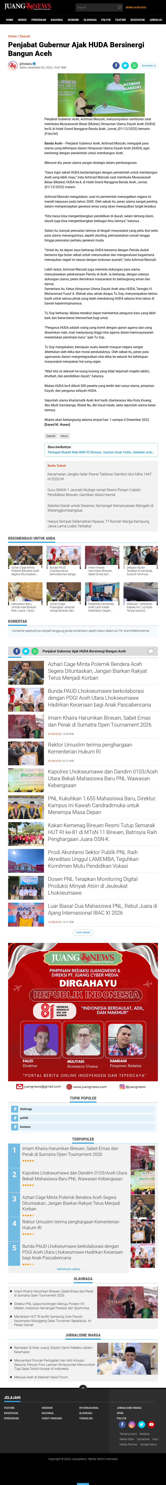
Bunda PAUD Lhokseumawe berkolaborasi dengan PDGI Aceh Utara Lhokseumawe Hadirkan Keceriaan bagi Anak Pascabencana (99, 698)
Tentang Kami (128, 1434)
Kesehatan (138, 19)
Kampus (25, 1126)
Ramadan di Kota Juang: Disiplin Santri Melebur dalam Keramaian (53, 1350)
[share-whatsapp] (134, 65)
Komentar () (149, 65)
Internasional (89, 1407)
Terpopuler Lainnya (68, 1269)
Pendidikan (38, 19)
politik (106, 19)
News (64, 436)
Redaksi (145, 1434)
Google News (148, 1444)
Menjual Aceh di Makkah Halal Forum (41, 1377)
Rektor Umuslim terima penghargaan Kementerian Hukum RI (90, 748)
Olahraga (90, 19)
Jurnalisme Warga (129, 1407)
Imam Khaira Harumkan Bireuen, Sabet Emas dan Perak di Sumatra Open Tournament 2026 (99, 721)
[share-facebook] (116, 65)
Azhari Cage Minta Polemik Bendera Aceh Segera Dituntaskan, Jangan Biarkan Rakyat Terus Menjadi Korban (97, 671)
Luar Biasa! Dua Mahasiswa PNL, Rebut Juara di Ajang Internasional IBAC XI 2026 (102, 909)
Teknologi (86, 1418)
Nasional (57, 19)
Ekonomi (73, 19)
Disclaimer (143, 1439)
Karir (155, 1439)
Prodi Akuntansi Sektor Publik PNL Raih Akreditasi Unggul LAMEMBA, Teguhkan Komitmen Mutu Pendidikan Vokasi (93, 859)
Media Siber (127, 1439)
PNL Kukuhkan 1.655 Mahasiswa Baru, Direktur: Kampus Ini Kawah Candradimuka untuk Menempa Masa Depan (102, 805)
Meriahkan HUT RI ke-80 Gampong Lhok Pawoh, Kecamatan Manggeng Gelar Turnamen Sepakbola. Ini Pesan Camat (52, 1321)
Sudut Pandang (52, 1418)
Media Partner (128, 1444)
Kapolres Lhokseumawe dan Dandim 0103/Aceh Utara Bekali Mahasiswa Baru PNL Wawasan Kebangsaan (103, 778)
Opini (120, 1413)
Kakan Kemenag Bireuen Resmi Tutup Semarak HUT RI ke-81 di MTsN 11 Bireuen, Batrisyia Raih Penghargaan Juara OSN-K (102, 832)
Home (9, 19)
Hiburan (47, 1407)
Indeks (22, 19)
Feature (120, 19)
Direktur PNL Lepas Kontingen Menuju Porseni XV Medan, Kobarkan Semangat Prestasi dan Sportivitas (51, 1306)
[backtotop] (83, 1389)
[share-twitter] (125, 65)
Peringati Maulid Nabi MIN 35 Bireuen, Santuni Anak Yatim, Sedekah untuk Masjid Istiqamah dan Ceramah (101, 452)
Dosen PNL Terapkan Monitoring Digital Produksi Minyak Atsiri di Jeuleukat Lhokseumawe (93, 886)
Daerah (51, 436)
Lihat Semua (83, 932)
